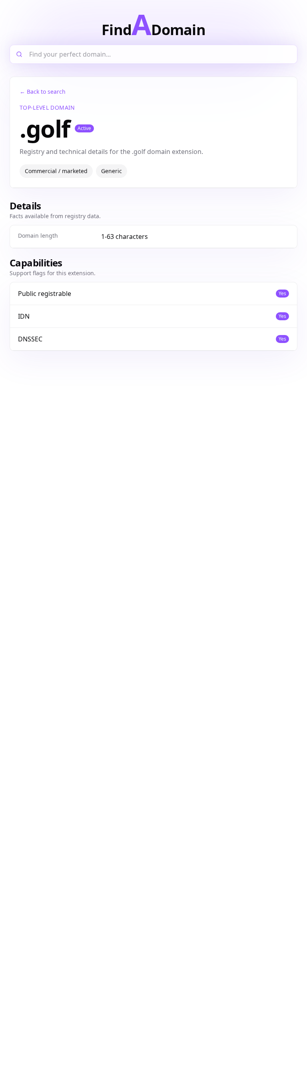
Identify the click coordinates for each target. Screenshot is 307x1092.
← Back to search (43, 91)
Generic (111, 171)
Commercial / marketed (56, 171)
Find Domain (153, 24)
